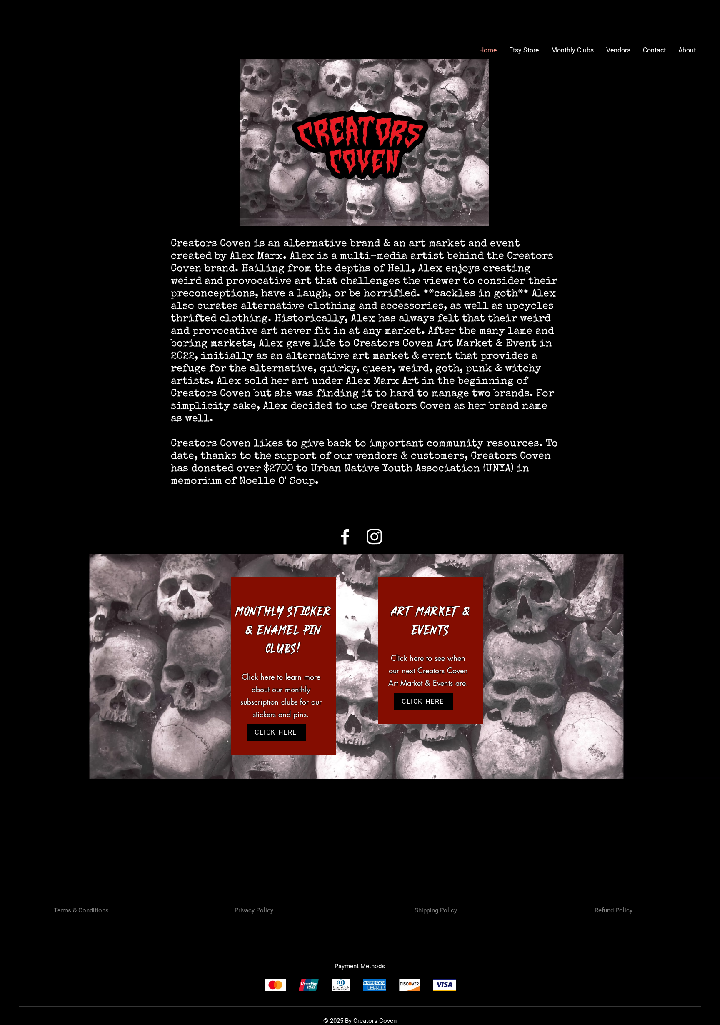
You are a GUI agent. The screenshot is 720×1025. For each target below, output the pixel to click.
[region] (283, 666)
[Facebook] (345, 536)
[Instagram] (374, 536)
